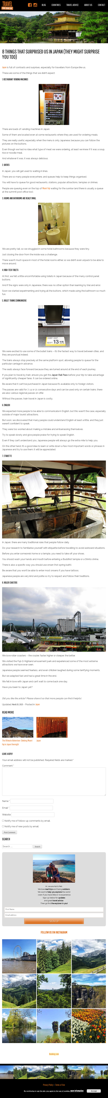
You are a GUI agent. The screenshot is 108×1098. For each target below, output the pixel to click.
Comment (8, 765)
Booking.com (54, 1053)
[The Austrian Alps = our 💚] (19, 991)
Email (5, 808)
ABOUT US (88, 4)
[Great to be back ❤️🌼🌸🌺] (89, 1026)
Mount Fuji (46, 188)
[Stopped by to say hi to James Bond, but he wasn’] (54, 1026)
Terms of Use (60, 1084)
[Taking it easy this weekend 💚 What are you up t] (19, 1026)
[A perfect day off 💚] (89, 991)
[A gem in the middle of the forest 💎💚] (54, 991)
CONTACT (101, 4)
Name (6, 801)
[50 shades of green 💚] (54, 956)
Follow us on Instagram (54, 932)
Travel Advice (72, 4)
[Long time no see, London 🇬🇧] (19, 956)
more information (77, 1090)
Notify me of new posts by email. (21, 826)
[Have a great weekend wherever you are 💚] (89, 956)
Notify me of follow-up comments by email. (27, 820)
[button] (54, 21)
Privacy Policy (48, 1084)
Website (6, 814)
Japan (4, 67)
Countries (56, 4)
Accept (94, 1091)
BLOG (44, 4)
